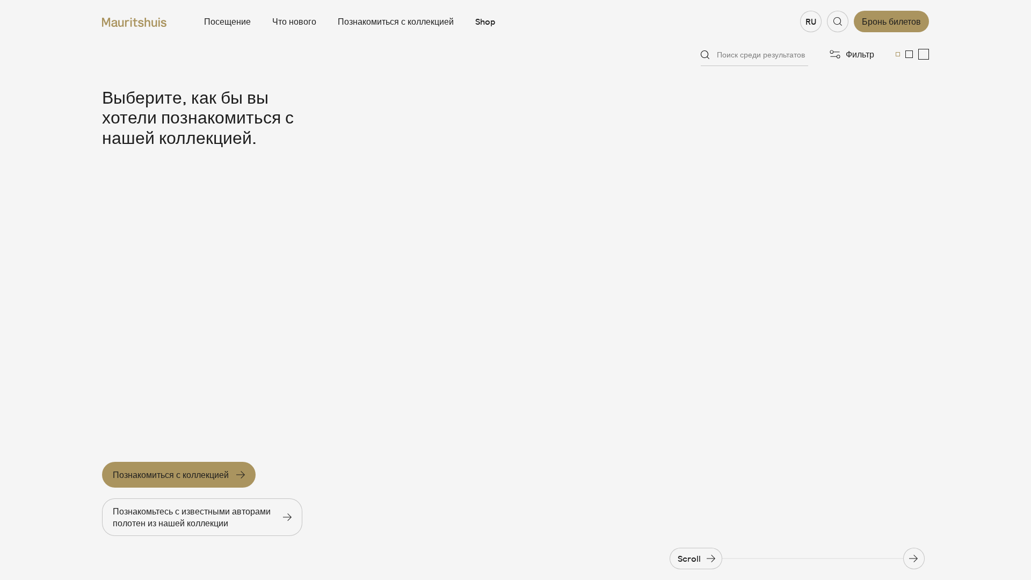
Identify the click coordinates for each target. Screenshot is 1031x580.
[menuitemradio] (898, 54)
